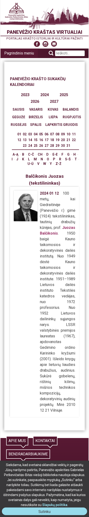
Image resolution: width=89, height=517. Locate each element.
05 (41, 134)
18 (52, 140)
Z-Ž (58, 164)
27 (46, 146)
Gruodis (70, 125)
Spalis (36, 125)
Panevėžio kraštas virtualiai (44, 32)
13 (25, 140)
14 (30, 140)
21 (68, 140)
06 (46, 134)
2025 (64, 95)
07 (52, 134)
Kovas (53, 109)
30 (63, 146)
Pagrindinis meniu (19, 53)
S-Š (68, 159)
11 (74, 134)
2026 (35, 101)
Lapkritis (53, 125)
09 (63, 134)
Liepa (53, 117)
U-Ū (30, 164)
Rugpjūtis (72, 117)
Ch (40, 154)
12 (19, 140)
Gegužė (18, 117)
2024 (44, 95)
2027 (54, 101)
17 (46, 140)
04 (35, 134)
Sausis (18, 109)
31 (68, 146)
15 (35, 140)
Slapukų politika (54, 505)
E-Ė (55, 154)
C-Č (31, 154)
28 (52, 146)
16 (41, 140)
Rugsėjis (19, 125)
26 (41, 146)
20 (63, 140)
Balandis (71, 109)
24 (30, 146)
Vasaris (36, 109)
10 (68, 134)
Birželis (36, 117)
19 (57, 140)
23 (25, 146)
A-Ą (15, 154)
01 (19, 134)
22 (74, 140)
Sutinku (46, 512)
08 (57, 134)
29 (57, 146)
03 (30, 134)
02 (25, 134)
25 (35, 146)
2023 (25, 95)
